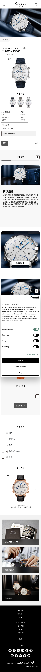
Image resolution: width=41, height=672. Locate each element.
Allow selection (20, 366)
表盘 (10, 445)
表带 (10, 457)
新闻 (20, 617)
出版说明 (20, 633)
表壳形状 (12, 439)
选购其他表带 (20, 406)
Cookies (20, 629)
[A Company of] (18, 663)
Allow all (20, 360)
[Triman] (32, 662)
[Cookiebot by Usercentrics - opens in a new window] (30, 297)
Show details (31, 354)
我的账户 (20, 614)
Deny (20, 373)
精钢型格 (20, 156)
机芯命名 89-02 (14, 451)
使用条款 (20, 626)
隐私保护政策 (20, 622)
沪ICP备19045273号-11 (32, 666)
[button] (38, 157)
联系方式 (20, 610)
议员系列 (5, 39)
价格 (36, 143)
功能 (10, 433)
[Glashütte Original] (20, 4)
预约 (4, 143)
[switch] (36, 335)
